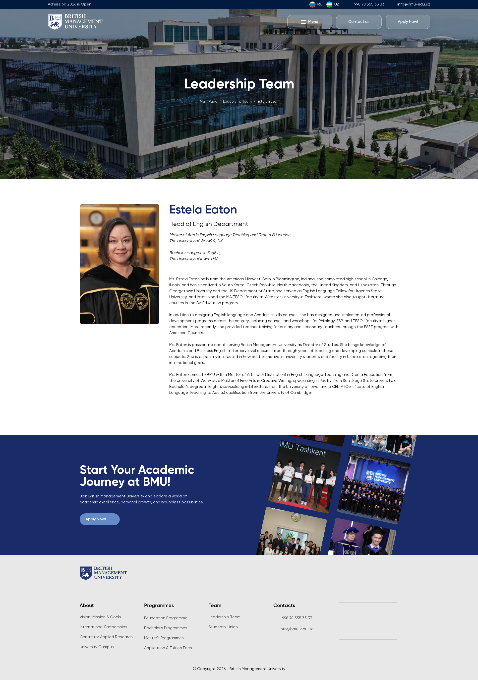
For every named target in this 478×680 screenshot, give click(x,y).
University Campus (97, 647)
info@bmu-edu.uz (413, 4)
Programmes (159, 605)
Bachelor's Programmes (165, 628)
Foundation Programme (165, 618)
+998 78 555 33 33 (368, 4)
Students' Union (223, 627)
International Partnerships (103, 627)
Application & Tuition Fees (168, 648)
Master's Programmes (164, 638)
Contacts (284, 605)
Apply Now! (96, 519)
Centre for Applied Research (106, 637)
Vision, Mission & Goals (100, 617)
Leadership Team (224, 617)
